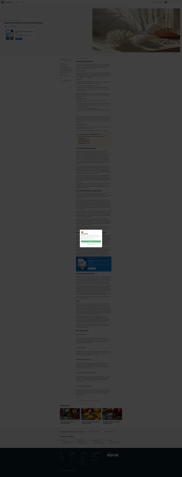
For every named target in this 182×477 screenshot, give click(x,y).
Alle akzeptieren (91, 241)
